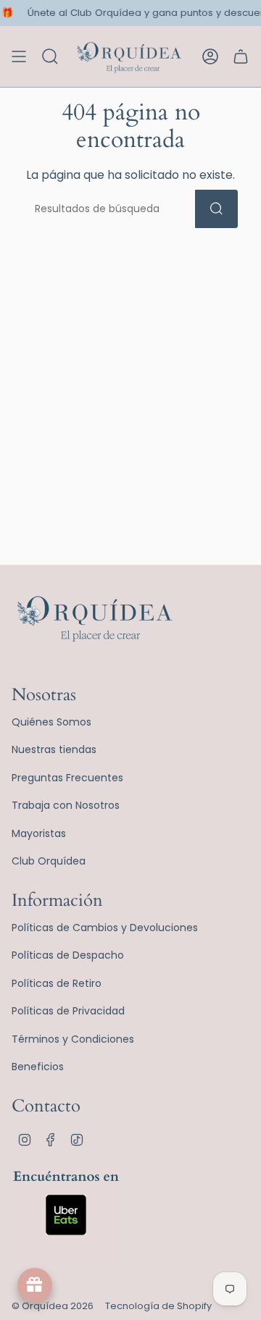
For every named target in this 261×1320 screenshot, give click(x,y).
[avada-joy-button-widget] (34, 1285)
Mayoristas (39, 833)
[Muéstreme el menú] (18, 56)
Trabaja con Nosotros (66, 805)
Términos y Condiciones (73, 1039)
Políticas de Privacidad (68, 1011)
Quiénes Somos (51, 722)
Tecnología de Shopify (158, 1306)
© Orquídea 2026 (53, 1306)
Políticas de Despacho (68, 955)
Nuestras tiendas (54, 749)
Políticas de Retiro (57, 983)
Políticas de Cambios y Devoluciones (105, 927)
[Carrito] (240, 56)
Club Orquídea (49, 861)
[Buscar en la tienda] (216, 209)
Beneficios (38, 1066)
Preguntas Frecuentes (67, 777)
